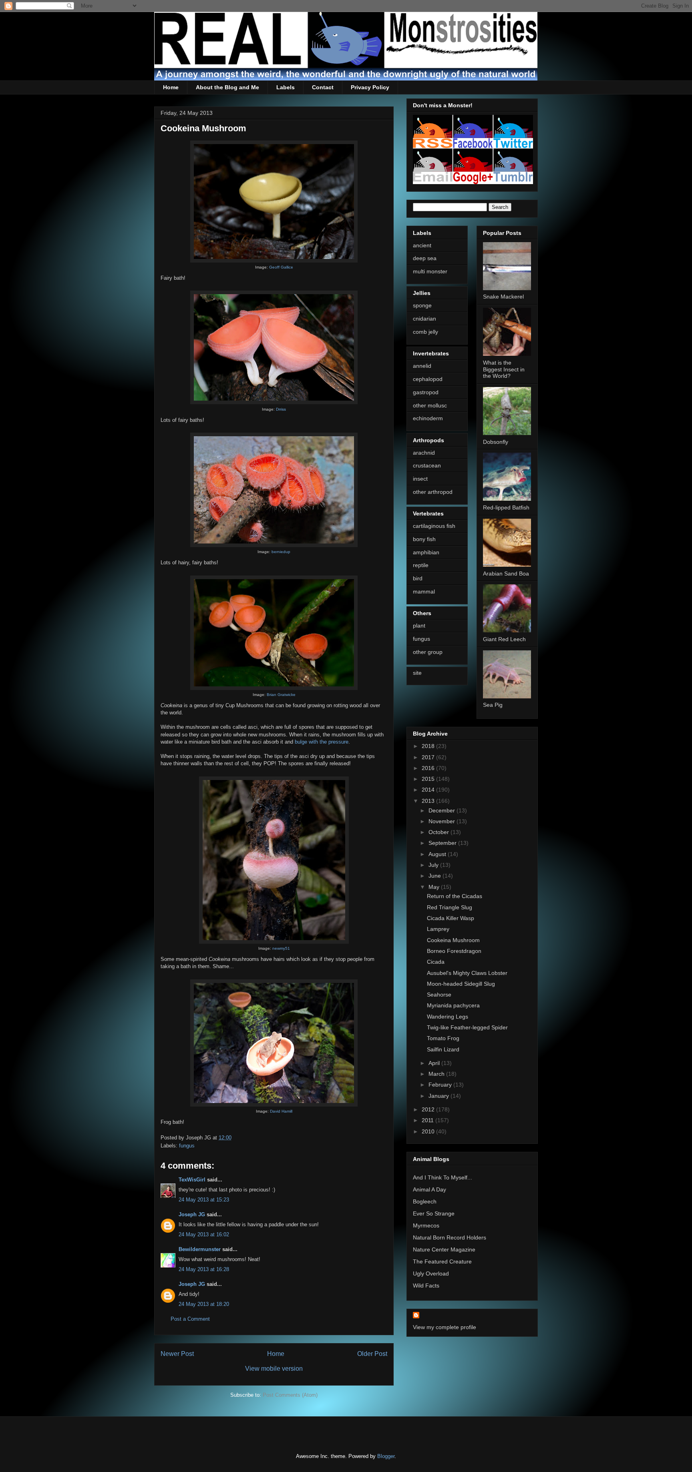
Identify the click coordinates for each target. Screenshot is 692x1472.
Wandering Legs (447, 1016)
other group (428, 652)
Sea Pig (493, 705)
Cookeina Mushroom (453, 940)
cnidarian (424, 318)
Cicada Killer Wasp (450, 918)
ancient (422, 245)
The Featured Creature (442, 1261)
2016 (429, 768)
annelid (422, 366)
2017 (429, 757)
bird (417, 578)
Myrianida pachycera (453, 1005)
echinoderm (428, 418)
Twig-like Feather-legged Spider (467, 1027)
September (443, 843)
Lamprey (438, 929)
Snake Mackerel (503, 296)
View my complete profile (444, 1327)
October (439, 832)
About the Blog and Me (227, 87)
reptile (420, 565)
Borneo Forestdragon (454, 951)
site (417, 673)
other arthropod (433, 492)
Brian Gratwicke (281, 694)
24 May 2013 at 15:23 (204, 1200)
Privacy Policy (370, 87)
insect (420, 478)
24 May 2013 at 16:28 (204, 1269)
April (434, 1063)
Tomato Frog (443, 1038)
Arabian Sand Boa (506, 573)
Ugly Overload (431, 1273)
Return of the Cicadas (454, 896)
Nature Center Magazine (444, 1249)
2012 (429, 1109)
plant (419, 625)
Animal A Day (429, 1189)
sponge (422, 305)
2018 (429, 746)
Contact (323, 87)
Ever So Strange (434, 1213)
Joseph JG (192, 1214)
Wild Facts (426, 1285)
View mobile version (274, 1368)
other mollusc (430, 405)
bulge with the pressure (321, 742)
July (434, 865)
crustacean (427, 465)
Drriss (281, 409)
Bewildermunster (200, 1249)
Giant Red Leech (504, 639)
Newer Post (177, 1353)
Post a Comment (190, 1319)
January (439, 1096)
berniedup (281, 551)
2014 (429, 789)
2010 (429, 1131)
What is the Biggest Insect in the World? (504, 369)
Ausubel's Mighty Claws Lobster (467, 973)
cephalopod (428, 379)
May (434, 887)
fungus (187, 1146)
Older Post (372, 1353)
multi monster (430, 271)
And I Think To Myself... (442, 1177)
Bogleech (425, 1201)
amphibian (426, 552)
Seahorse (439, 994)
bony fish (424, 539)
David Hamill (281, 1111)
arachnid (424, 452)
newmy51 (281, 948)
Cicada (436, 962)
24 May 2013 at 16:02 (204, 1234)
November (442, 821)
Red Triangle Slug (449, 907)
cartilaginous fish (434, 526)
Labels (285, 87)
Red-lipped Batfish (506, 507)
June (435, 875)
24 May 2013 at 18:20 (204, 1304)
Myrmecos (426, 1225)
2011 (428, 1120)
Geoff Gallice (281, 267)
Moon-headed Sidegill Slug (461, 984)
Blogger (385, 1456)
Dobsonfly (495, 442)
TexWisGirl (192, 1180)
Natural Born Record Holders (449, 1237)
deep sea (425, 258)
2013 (429, 801)
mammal (424, 591)
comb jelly (425, 332)
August (438, 854)
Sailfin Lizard (443, 1049)
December (442, 810)
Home (171, 87)
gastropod (426, 392)
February (440, 1084)
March (437, 1074)
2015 (429, 779)
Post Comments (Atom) (290, 1395)
